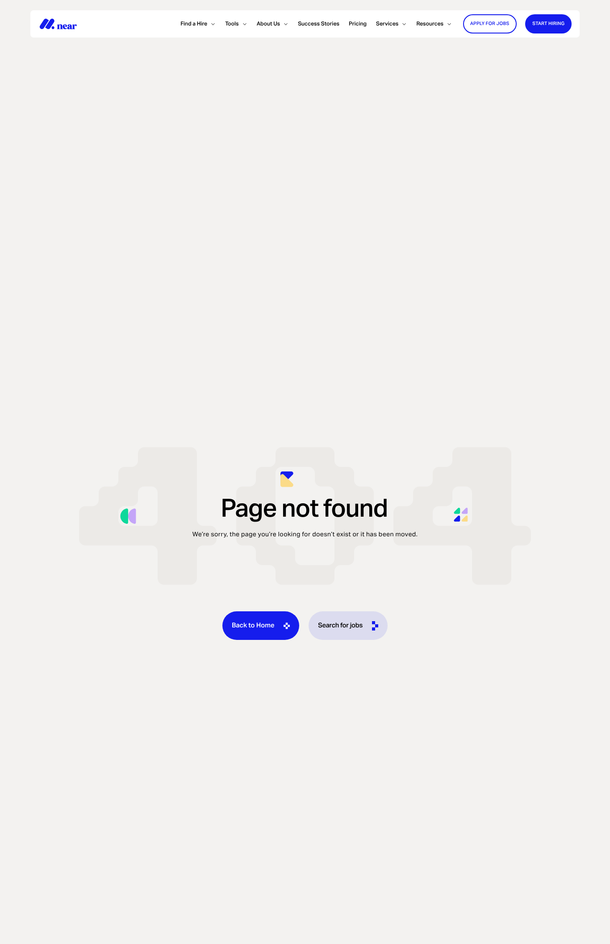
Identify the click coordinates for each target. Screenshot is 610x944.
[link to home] (58, 23)
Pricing (358, 24)
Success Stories (318, 24)
